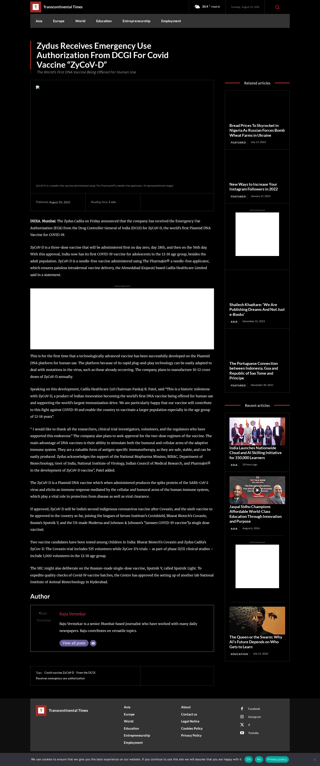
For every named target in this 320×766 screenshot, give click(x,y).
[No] (314, 759)
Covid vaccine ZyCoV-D (59, 672)
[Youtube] (242, 733)
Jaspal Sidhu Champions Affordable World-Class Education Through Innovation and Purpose (255, 514)
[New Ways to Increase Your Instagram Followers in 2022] (257, 168)
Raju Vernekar (72, 613)
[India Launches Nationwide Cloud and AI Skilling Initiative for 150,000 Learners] (257, 431)
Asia (234, 321)
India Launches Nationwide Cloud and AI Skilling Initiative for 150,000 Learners (255, 452)
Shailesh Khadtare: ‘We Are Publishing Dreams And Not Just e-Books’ (257, 309)
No (259, 759)
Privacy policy (277, 759)
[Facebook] (150, 202)
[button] (277, 7)
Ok (249, 759)
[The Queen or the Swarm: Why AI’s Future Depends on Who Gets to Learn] (257, 621)
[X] (160, 202)
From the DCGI (85, 672)
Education (239, 654)
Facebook (254, 708)
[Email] (93, 643)
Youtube (253, 733)
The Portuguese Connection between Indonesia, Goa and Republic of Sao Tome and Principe (253, 370)
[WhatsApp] (180, 202)
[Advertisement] (122, 318)
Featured (238, 142)
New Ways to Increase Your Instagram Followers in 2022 (253, 187)
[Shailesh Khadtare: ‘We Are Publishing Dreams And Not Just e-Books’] (257, 288)
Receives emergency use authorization (60, 678)
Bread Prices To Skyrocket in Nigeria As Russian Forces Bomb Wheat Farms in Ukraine (257, 130)
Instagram (254, 717)
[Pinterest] (170, 202)
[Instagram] (242, 717)
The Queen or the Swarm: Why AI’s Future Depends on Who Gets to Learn (255, 642)
